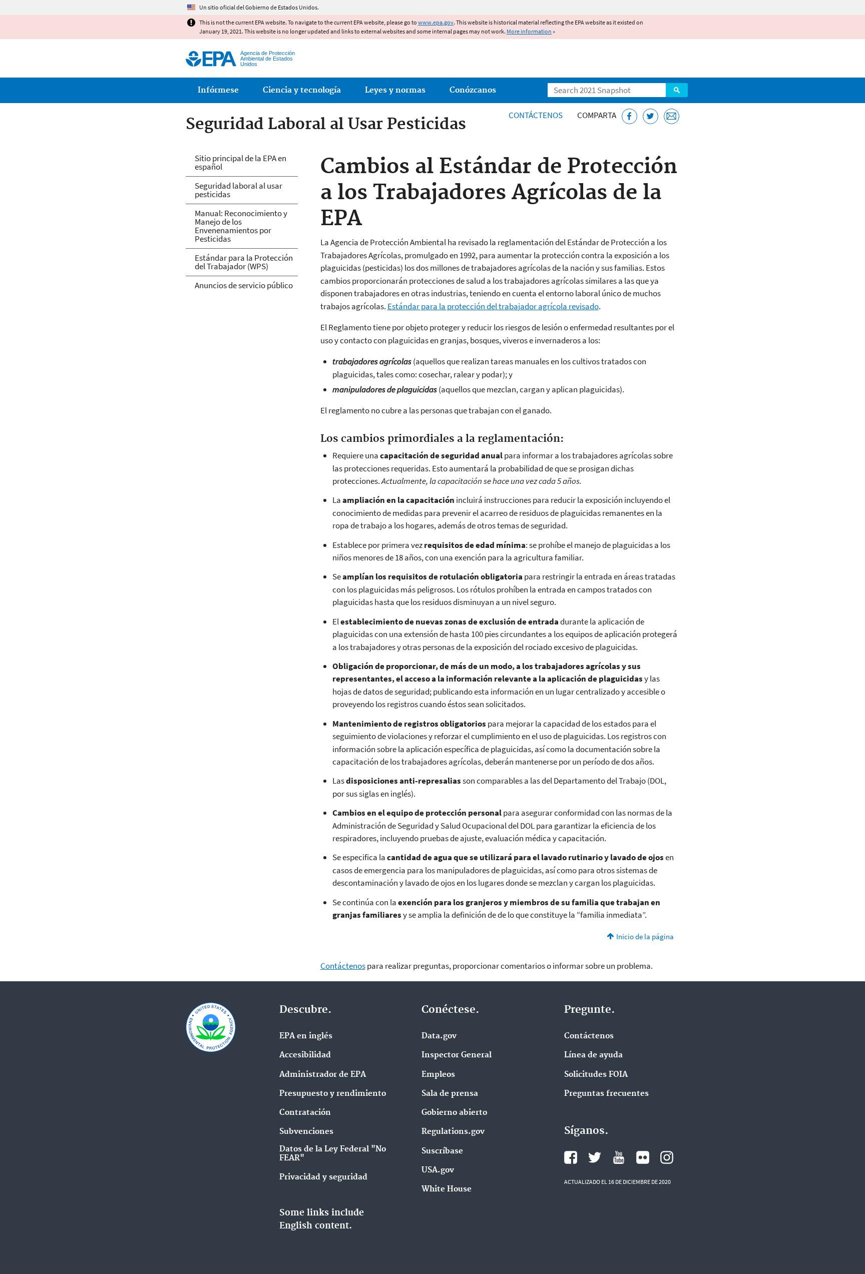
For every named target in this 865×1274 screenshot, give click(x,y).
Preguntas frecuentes (606, 1093)
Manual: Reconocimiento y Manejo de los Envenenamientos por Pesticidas (241, 226)
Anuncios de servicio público (244, 285)
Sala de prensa (449, 1093)
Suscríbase (442, 1151)
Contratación (305, 1112)
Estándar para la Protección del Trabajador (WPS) (244, 262)
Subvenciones (306, 1131)
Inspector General (456, 1055)
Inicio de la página (645, 936)
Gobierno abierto (454, 1112)
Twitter (594, 1157)
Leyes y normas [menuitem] (395, 90)
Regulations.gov (453, 1131)
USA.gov (437, 1170)
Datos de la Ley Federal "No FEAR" (332, 1154)
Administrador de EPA (322, 1074)
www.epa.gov (436, 22)
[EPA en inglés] (211, 59)
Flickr (642, 1157)
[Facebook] (629, 116)
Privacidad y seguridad (323, 1177)
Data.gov (439, 1036)
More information (529, 31)
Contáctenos (536, 115)
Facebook (570, 1157)
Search (677, 90)
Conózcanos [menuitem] (473, 90)
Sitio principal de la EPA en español (240, 162)
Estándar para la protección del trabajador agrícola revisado (493, 306)
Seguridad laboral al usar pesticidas (238, 190)
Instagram (666, 1157)
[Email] (671, 116)
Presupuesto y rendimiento (332, 1093)
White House (446, 1189)
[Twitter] (650, 116)
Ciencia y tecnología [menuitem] (302, 90)
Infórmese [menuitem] (218, 90)
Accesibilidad (305, 1055)
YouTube (618, 1157)
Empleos (438, 1074)
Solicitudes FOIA (596, 1074)
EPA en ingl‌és (305, 1036)
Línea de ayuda (593, 1055)
